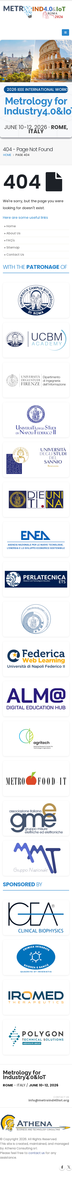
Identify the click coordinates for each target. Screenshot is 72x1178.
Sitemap (13, 247)
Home (11, 226)
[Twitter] (69, 1167)
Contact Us (15, 254)
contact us (36, 1153)
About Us (13, 233)
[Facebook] (62, 1167)
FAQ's (10, 240)
